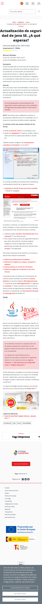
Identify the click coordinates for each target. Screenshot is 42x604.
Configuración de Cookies (20, 588)
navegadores (15, 133)
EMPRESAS (21, 22)
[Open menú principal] (2, 3)
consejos (7, 248)
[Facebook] (28, 479)
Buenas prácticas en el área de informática (18, 267)
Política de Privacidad (10, 496)
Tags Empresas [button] (21, 437)
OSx (26, 145)
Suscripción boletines (21, 464)
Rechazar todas (20, 594)
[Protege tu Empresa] (21, 452)
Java (14, 423)
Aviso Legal (8, 498)
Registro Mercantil (18, 365)
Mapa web (7, 509)
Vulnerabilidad (27, 423)
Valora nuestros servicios (11, 490)
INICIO (14, 22)
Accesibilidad (8, 501)
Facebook (8, 286)
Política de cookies (10, 506)
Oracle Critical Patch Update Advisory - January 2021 (20, 417)
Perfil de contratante (10, 514)
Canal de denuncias (10, 517)
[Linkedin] (25, 479)
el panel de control (15, 131)
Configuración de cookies (11, 504)
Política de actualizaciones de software (17, 259)
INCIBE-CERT (31, 388)
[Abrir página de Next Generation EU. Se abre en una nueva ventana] (21, 530)
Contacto (7, 488)
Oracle (19, 423)
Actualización (7, 423)
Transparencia (8, 512)
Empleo (7, 493)
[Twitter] (23, 479)
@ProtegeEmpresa (23, 283)
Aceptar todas (20, 599)
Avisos (27, 22)
